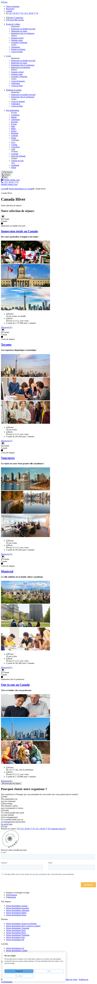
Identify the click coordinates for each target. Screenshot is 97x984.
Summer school (17, 38)
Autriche (14, 135)
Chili (13, 149)
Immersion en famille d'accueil (23, 29)
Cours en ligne (17, 52)
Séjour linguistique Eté (15, 940)
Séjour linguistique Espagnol (17, 908)
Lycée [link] (8, 56)
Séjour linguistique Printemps (17, 935)
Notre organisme (12, 6)
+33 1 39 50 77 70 (30, 13)
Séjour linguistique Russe (16, 915)
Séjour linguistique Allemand (17, 910)
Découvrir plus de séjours (11, 783)
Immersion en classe (19, 31)
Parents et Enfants (18, 49)
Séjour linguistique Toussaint (17, 928)
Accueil (4, 189)
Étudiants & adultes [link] (14, 90)
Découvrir (5, 327)
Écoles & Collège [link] (13, 24)
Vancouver (8, 458)
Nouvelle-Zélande (18, 156)
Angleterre (15, 115)
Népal (13, 167)
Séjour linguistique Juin (15, 937)
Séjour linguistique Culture (16, 950)
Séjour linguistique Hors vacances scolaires (23, 926)
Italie (13, 126)
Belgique (14, 133)
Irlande (14, 117)
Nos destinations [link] (12, 110)
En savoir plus (6, 824)
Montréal (7, 571)
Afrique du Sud (17, 161)
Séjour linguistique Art (15, 948)
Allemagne (15, 119)
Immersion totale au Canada (19, 231)
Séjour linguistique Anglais (17, 906)
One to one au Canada (15, 684)
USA (13, 142)
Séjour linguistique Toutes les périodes (21, 924)
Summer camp (17, 40)
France (14, 131)
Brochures (10, 9)
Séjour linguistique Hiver (16, 933)
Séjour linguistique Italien (16, 913)
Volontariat (15, 47)
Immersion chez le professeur (22, 33)
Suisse (13, 138)
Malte (13, 129)
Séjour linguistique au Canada (21, 189)
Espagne (14, 122)
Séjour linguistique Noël (15, 930)
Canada (14, 145)
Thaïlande (15, 165)
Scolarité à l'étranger (19, 42)
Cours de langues (18, 81)
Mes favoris (19, 20)
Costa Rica (15, 147)
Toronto (6, 344)
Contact (9, 11)
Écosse (14, 124)
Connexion (18, 18)
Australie (14, 154)
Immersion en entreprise (20, 67)
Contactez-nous (56, 829)
